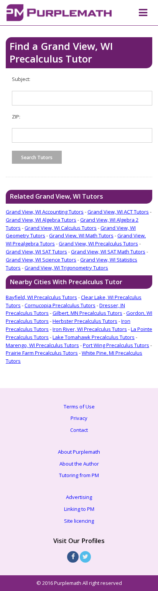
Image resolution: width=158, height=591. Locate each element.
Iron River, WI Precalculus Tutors (90, 329)
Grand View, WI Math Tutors (81, 235)
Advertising (79, 497)
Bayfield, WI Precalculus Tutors (41, 297)
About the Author (79, 463)
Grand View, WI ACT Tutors (118, 211)
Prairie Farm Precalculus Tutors (42, 352)
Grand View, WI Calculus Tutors (61, 227)
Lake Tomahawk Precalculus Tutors (94, 337)
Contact (79, 429)
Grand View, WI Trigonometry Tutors (66, 267)
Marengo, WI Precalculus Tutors (42, 345)
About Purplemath (79, 451)
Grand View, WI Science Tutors (41, 259)
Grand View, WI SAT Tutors (36, 251)
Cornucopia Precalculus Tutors (60, 305)
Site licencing (79, 520)
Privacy (79, 418)
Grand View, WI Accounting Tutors (45, 211)
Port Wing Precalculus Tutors (116, 345)
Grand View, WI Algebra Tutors (41, 219)
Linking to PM (79, 508)
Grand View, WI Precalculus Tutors (98, 243)
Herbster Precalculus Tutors (85, 321)
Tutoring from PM (79, 475)
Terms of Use (79, 406)
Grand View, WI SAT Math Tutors (108, 251)
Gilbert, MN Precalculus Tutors (87, 312)
